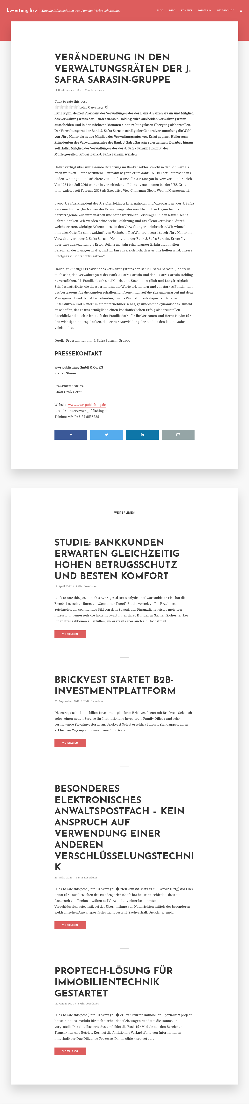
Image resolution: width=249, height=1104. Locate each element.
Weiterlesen (70, 634)
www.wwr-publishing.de (87, 405)
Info (172, 11)
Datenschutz (225, 11)
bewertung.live (22, 11)
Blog (160, 11)
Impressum (204, 11)
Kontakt (186, 11)
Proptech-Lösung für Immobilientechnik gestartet (113, 983)
